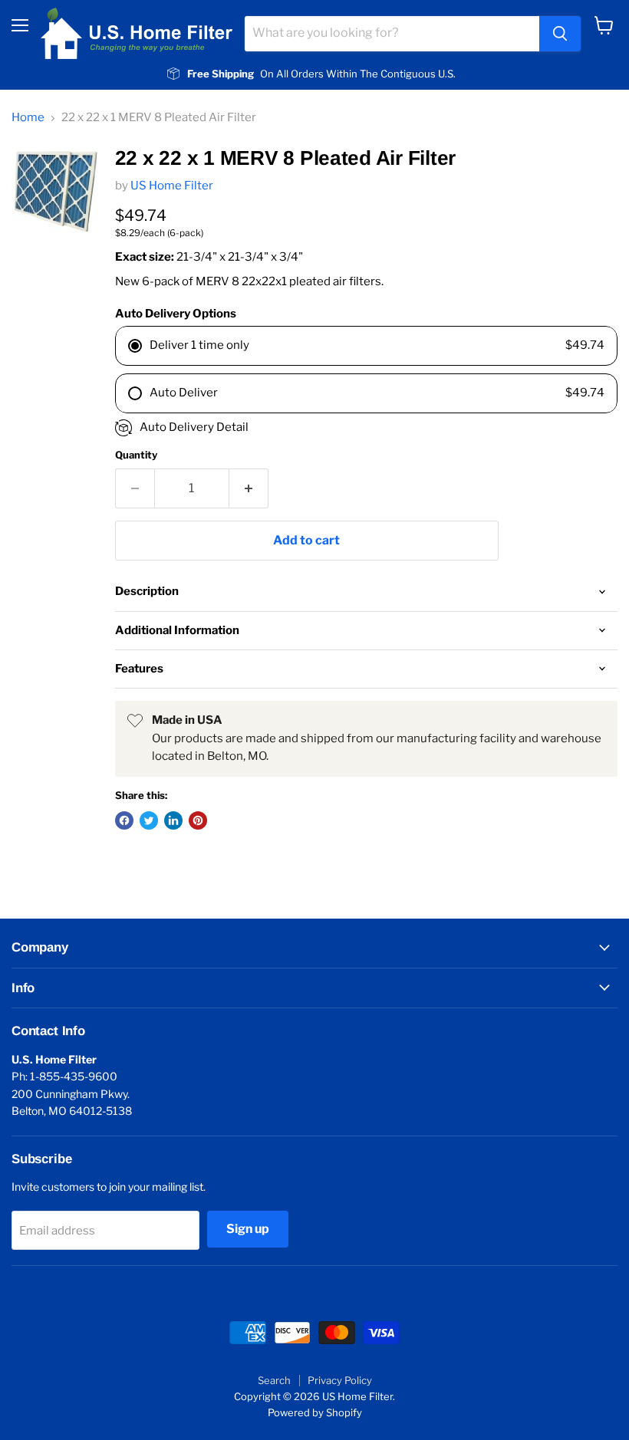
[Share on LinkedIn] (173, 820)
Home (28, 117)
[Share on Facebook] (124, 820)
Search (274, 1380)
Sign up (247, 1228)
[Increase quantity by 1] (248, 488)
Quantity (136, 455)
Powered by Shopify (315, 1412)
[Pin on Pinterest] (198, 820)
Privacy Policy (340, 1380)
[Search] (560, 33)
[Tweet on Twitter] (149, 820)
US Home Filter (171, 185)
